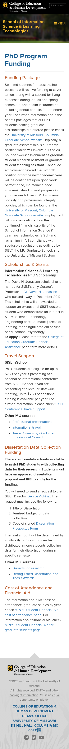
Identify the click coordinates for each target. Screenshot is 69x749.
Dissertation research (28, 568)
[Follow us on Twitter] (33, 737)
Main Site (59, 5)
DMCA (40, 690)
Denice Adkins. (38, 496)
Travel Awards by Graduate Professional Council (32, 435)
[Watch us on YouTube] (41, 737)
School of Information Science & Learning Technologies (27, 6)
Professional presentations (32, 422)
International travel (26, 428)
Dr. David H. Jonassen (40, 292)
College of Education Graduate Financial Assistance (34, 342)
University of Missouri (18, 11)
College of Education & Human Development (32, 669)
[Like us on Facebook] (26, 737)
